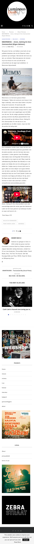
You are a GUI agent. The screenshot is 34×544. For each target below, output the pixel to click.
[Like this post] (14, 231)
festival (4, 387)
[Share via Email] (20, 231)
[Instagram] (27, 26)
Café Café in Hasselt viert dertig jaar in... (17, 309)
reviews (4, 378)
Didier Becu (11, 46)
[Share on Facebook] (16, 231)
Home (3, 32)
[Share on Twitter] (18, 231)
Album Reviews (21, 32)
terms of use (5, 460)
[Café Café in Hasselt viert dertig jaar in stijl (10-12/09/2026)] (17, 297)
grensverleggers (7, 401)
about (3, 406)
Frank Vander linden (9, 223)
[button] (3, 300)
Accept (26, 540)
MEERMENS (21, 223)
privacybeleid (6, 456)
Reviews (11, 32)
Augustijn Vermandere (10, 220)
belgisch (4, 397)
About (3, 451)
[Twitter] (25, 26)
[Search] (32, 26)
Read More (17, 542)
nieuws (4, 374)
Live (3, 383)
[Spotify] (29, 26)
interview (4, 392)
